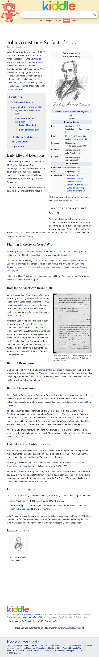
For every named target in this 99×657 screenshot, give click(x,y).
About (27, 650)
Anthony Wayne (46, 414)
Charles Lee (44, 330)
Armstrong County (61, 522)
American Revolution (73, 184)
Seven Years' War (72, 175)
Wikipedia (40, 648)
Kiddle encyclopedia (31, 614)
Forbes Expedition (74, 181)
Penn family (79, 222)
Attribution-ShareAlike (33, 617)
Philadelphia (84, 358)
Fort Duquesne (77, 263)
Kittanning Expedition (30, 254)
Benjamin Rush (44, 474)
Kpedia (66, 21)
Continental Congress (78, 111)
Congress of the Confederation (21, 465)
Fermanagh (84, 129)
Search (95, 15)
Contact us (47, 650)
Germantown (68, 417)
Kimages (58, 21)
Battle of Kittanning (75, 178)
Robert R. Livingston (18, 508)
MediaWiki (77, 648)
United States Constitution (50, 462)
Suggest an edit (76, 627)
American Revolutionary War (29, 295)
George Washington (79, 355)
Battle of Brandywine (75, 187)
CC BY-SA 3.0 (34, 645)
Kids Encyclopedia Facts (17, 46)
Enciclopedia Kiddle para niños (67, 650)
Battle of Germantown (76, 190)
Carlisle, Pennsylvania (74, 139)
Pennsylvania (72, 196)
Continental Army (72, 167)
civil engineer (38, 58)
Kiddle (9, 650)
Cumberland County (24, 235)
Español (75, 21)
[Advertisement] (49, 31)
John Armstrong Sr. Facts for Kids (22, 621)
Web (41, 21)
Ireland (68, 132)
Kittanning (20, 522)
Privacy (36, 650)
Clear (89, 15)
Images (49, 21)
